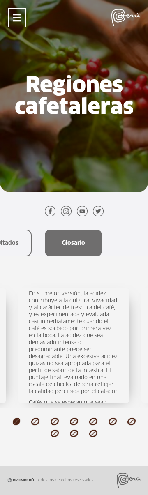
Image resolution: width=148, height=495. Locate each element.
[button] (16, 421)
